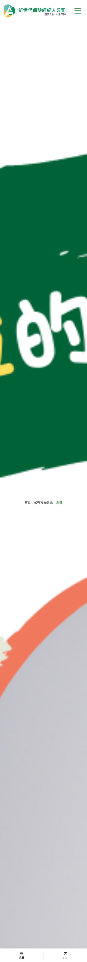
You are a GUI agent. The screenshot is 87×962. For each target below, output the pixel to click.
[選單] (77, 10)
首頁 (28, 502)
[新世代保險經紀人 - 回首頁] (35, 10)
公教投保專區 (43, 502)
